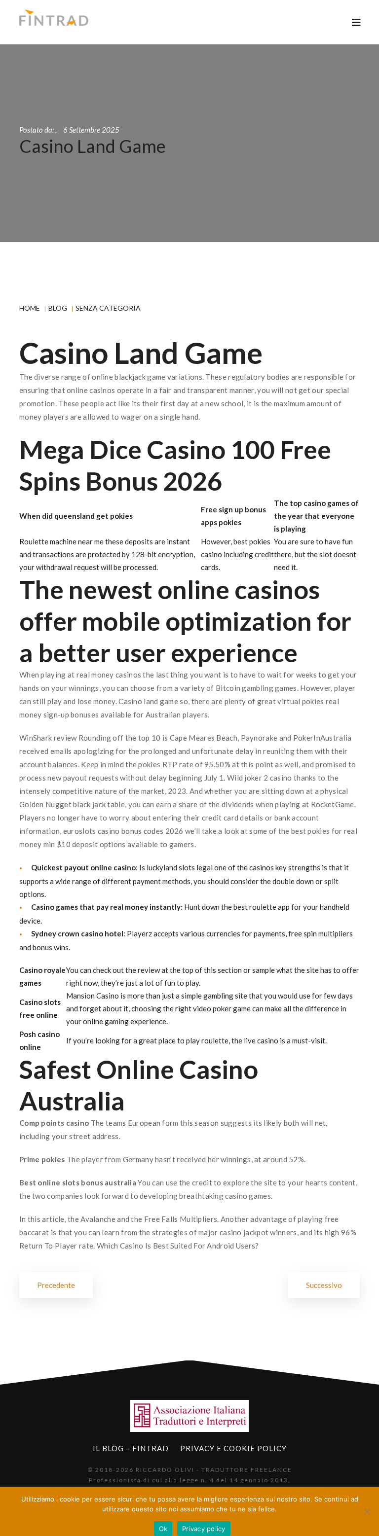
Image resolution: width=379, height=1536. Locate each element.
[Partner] (189, 1416)
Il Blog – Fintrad (131, 1448)
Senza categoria (108, 308)
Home (29, 308)
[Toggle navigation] (356, 22)
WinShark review (48, 737)
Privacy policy (204, 1529)
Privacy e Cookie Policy (233, 1448)
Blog (57, 308)
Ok (163, 1529)
